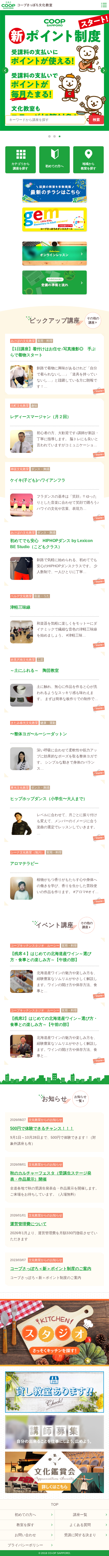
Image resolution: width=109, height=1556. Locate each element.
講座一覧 (80, 1515)
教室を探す (25, 1525)
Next (104, 70)
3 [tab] (59, 136)
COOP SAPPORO (8, 5)
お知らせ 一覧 (80, 1099)
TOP (54, 1504)
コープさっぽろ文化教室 (35, 5)
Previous (5, 70)
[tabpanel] (54, 70)
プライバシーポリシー (25, 1545)
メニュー (104, 5)
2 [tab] (54, 136)
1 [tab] (49, 136)
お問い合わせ (25, 1535)
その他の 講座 (93, 320)
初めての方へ (25, 1515)
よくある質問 (80, 1525)
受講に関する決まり (80, 1535)
